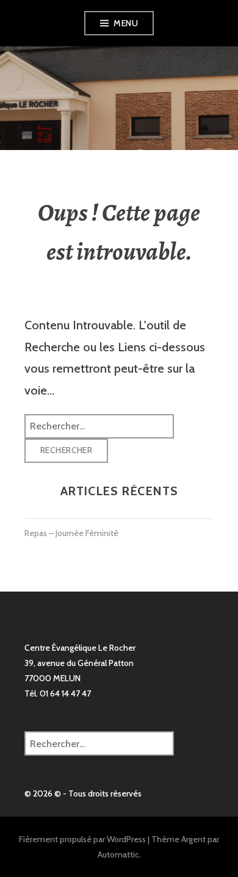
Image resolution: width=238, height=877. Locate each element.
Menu (126, 23)
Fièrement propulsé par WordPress (82, 839)
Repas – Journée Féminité (71, 533)
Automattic (118, 854)
